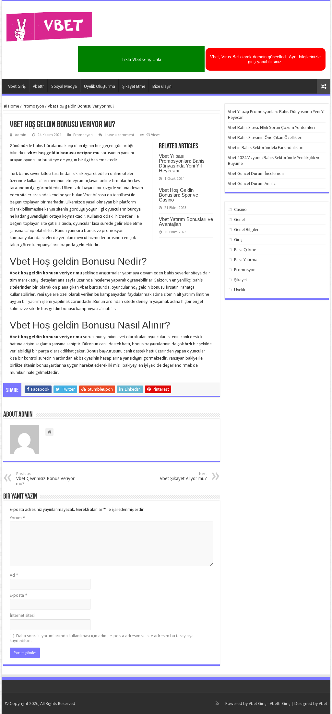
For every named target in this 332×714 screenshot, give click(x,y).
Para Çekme (245, 249)
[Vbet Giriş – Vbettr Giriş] (49, 25)
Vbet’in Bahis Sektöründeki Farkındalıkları (265, 147)
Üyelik (239, 289)
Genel (239, 219)
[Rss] (217, 703)
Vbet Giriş (17, 86)
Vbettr (38, 86)
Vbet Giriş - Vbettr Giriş (269, 703)
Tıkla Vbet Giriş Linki (141, 59)
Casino (240, 209)
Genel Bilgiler (246, 229)
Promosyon (33, 106)
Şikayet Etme (133, 86)
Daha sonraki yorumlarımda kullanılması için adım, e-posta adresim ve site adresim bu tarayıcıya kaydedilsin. (102, 638)
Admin (20, 135)
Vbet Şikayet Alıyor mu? (183, 476)
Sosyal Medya (64, 86)
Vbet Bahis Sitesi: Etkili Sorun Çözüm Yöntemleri (271, 127)
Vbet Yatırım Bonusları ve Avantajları (186, 221)
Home (13, 106)
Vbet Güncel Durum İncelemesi (256, 173)
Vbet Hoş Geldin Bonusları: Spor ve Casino (178, 194)
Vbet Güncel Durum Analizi (252, 183)
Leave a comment (119, 135)
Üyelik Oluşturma (99, 86)
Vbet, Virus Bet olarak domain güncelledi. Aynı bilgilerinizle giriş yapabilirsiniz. (265, 59)
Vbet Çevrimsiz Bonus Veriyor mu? (45, 479)
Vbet (323, 703)
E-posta (18, 595)
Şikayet (240, 279)
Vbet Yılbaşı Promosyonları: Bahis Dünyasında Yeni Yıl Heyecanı (182, 163)
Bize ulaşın (162, 86)
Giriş (238, 239)
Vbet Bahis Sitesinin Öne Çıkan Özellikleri (265, 137)
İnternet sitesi (22, 615)
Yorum (17, 517)
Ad (14, 575)
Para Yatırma (245, 259)
